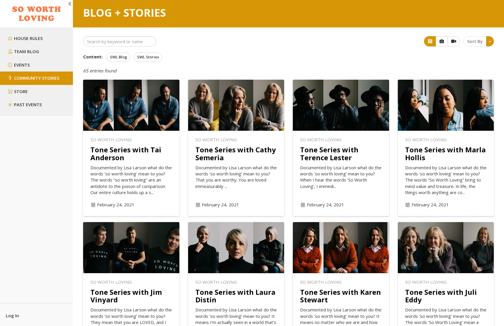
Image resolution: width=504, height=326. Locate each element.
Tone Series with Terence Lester (329, 153)
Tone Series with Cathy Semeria (235, 153)
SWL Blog (118, 57)
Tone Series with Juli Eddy (441, 295)
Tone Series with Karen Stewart (340, 295)
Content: (93, 57)
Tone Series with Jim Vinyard (126, 295)
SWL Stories (148, 57)
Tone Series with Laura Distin (235, 295)
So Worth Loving (111, 139)
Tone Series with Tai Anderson (125, 153)
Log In (12, 315)
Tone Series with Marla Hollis (445, 153)
